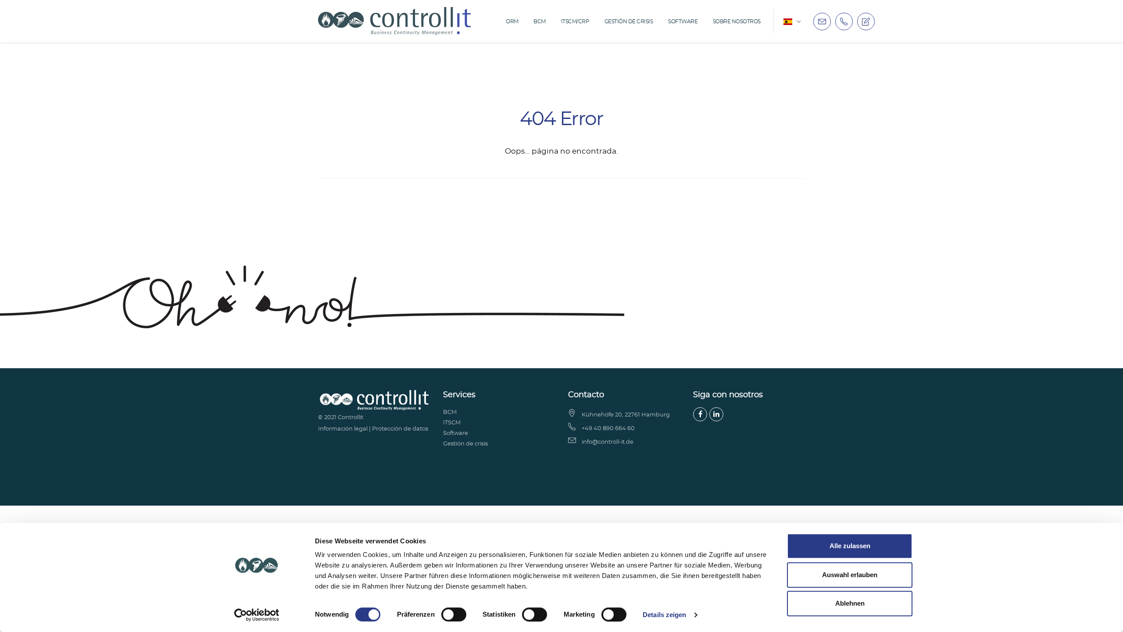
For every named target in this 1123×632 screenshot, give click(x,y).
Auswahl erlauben (849, 574)
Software (682, 21)
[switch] (453, 614)
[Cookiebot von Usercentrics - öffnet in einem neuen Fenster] (256, 614)
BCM (539, 21)
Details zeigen (664, 614)
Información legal (343, 429)
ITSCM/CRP (575, 21)
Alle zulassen (850, 545)
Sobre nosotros (737, 21)
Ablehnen (850, 603)
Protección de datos (400, 429)
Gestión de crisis (628, 21)
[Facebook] (700, 414)
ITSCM (452, 423)
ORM (512, 21)
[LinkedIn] (716, 414)
